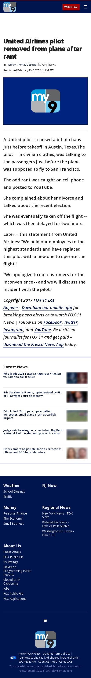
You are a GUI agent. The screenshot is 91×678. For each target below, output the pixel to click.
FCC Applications (14, 599)
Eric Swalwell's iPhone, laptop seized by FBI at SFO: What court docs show (32, 394)
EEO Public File (13, 557)
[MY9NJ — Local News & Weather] (9, 7)
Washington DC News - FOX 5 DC (58, 533)
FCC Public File (13, 594)
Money (9, 507)
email (45, 620)
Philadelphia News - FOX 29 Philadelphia (55, 524)
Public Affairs (12, 552)
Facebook (52, 322)
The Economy (12, 518)
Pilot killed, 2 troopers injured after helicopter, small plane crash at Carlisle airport (30, 414)
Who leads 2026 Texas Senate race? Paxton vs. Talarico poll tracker (32, 375)
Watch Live (71, 7)
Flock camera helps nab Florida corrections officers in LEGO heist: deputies (32, 450)
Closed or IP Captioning (11, 581)
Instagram (13, 329)
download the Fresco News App (33, 344)
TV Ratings (10, 562)
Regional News (56, 507)
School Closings (14, 491)
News (52, 64)
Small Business (13, 523)
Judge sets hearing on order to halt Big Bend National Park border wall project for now (33, 431)
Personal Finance (15, 513)
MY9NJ (43, 64)
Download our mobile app (47, 307)
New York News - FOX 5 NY (57, 515)
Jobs (6, 588)
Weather (11, 485)
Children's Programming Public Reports (17, 571)
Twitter (70, 322)
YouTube (42, 329)
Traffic (7, 496)
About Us (12, 545)
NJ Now (49, 485)
